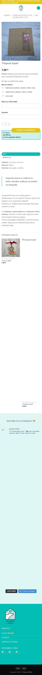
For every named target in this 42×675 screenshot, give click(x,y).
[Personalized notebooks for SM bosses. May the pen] (31, 578)
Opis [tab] (4, 154)
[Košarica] (38, 8)
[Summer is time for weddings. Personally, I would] (11, 522)
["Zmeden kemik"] (31, 320)
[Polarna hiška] (21, 8)
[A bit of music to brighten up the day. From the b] (31, 550)
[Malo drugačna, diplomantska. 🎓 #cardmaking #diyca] (11, 576)
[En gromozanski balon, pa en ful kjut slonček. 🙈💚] (31, 448)
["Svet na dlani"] (11, 248)
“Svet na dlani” (7, 261)
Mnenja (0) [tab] (7, 157)
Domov (7, 15)
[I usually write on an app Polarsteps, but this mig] (11, 552)
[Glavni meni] (3, 8)
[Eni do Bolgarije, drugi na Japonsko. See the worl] (31, 519)
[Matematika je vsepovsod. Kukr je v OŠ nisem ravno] (31, 483)
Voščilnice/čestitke (22, 15)
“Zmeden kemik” (27, 404)
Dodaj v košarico (26, 130)
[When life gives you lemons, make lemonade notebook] (11, 448)
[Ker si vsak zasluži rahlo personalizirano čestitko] (11, 474)
